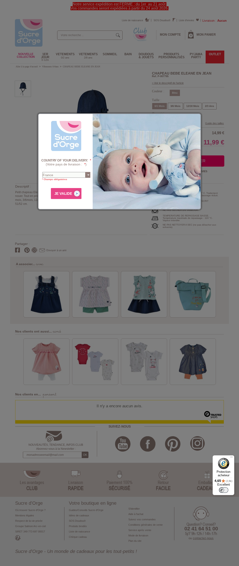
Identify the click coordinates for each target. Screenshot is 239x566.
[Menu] (231, 458)
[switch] (223, 490)
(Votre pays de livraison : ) (66, 162)
